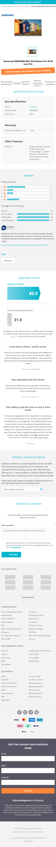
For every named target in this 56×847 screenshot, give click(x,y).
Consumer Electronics (14, 6)
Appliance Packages (36, 629)
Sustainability (34, 658)
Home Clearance (7, 693)
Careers (4, 654)
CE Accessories (26, 6)
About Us (4, 651)
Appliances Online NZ (9, 683)
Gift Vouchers (34, 619)
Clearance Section (35, 625)
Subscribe (28, 790)
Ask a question (8, 525)
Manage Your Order (36, 615)
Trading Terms (34, 651)
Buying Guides (6, 615)
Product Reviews (7, 622)
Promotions (33, 622)
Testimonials (6, 664)
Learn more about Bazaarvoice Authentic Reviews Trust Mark (25, 245)
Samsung (32, 107)
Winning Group (34, 690)
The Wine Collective (36, 680)
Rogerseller (5, 700)
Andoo (3, 676)
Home (5, 6)
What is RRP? (5, 639)
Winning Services (35, 697)
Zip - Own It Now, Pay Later (11, 635)
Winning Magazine (35, 693)
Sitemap (32, 639)
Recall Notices (34, 661)
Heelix (3, 690)
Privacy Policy (34, 654)
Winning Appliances (36, 686)
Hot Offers (32, 632)
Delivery (4, 612)
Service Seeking (34, 676)
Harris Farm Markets (8, 686)
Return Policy (46, 651)
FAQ (2, 625)
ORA (2, 697)
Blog (3, 661)
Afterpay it (5, 632)
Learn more (14, 336)
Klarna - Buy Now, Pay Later (11, 629)
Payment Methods (7, 619)
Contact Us (33, 612)
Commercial (5, 658)
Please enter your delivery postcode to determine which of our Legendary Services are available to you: (27, 481)
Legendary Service (16, 612)
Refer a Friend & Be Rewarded (40, 635)
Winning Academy (35, 683)
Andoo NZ (4, 680)
